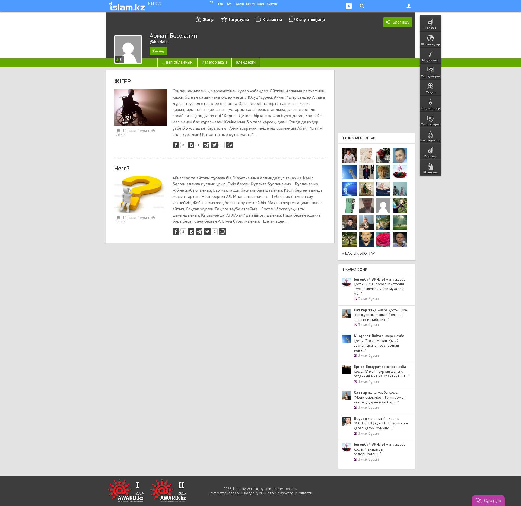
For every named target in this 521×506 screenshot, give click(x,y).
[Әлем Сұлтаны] (383, 222)
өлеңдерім (246, 62)
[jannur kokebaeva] (400, 205)
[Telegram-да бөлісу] (206, 145)
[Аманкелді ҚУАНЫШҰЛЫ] (366, 205)
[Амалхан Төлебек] (349, 222)
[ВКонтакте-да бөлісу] (191, 145)
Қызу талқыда (310, 19)
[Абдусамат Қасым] (349, 155)
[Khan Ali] (383, 189)
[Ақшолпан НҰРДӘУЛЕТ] (366, 155)
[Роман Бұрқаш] (366, 239)
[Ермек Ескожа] (383, 205)
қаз (151, 3)
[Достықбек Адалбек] (400, 239)
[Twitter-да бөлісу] (214, 145)
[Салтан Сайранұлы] (366, 189)
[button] (488, 500)
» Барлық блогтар (358, 253)
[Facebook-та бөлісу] (176, 145)
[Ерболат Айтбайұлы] (366, 172)
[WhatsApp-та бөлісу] (229, 145)
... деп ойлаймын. (177, 62)
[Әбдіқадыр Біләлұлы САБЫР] (400, 155)
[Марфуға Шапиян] (383, 172)
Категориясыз (214, 62)
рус (158, 3)
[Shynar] (383, 155)
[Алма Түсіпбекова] (400, 222)
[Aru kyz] (349, 205)
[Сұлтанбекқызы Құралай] (400, 189)
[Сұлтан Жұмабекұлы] (349, 189)
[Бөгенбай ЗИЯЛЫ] (400, 172)
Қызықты (272, 19)
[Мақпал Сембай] (383, 239)
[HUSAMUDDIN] (349, 239)
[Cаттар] (366, 222)
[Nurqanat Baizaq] (349, 172)
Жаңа (208, 19)
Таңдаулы (238, 19)
